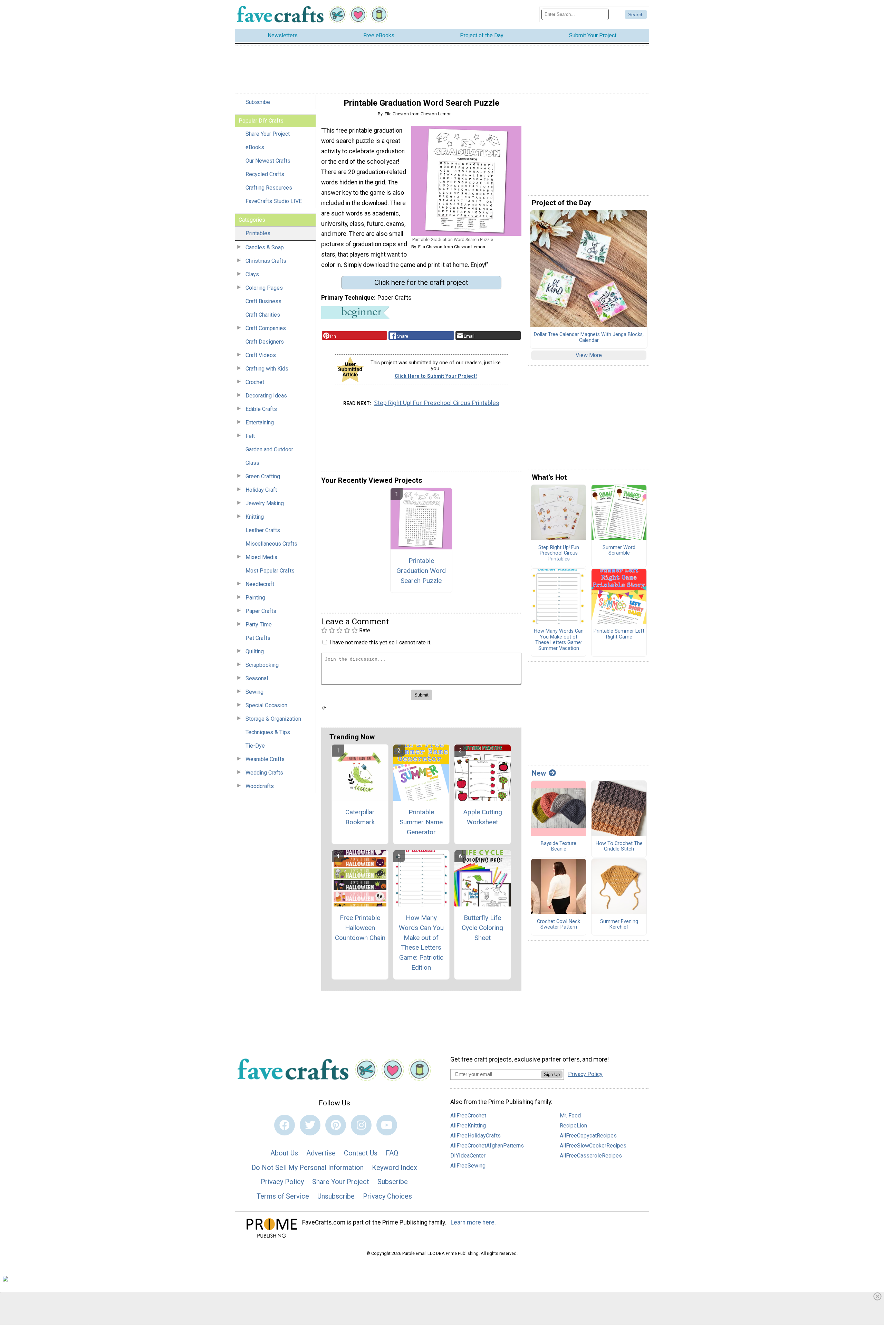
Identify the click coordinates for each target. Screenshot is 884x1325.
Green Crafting (263, 476)
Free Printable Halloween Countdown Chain (360, 928)
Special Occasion (266, 705)
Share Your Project (268, 134)
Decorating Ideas (266, 395)
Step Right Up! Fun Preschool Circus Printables (436, 403)
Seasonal (257, 678)
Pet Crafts (258, 638)
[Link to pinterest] (335, 1125)
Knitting (255, 516)
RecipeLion (573, 1125)
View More (589, 355)
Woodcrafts (260, 786)
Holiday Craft (261, 490)
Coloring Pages (264, 288)
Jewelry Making (265, 503)
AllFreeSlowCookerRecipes (593, 1145)
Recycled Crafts (265, 174)
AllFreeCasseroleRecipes (591, 1155)
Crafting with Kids (267, 368)
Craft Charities (263, 314)
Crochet (255, 382)
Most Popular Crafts (270, 570)
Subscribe (258, 102)
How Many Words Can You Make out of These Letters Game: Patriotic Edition (421, 942)
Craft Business (263, 301)
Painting (255, 597)
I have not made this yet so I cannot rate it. (380, 642)
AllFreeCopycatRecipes (588, 1135)
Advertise (321, 1153)
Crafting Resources (269, 187)
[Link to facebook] (284, 1125)
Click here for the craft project (421, 282)
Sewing (254, 692)
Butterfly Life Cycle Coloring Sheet (482, 928)
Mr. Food (570, 1115)
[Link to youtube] (386, 1125)
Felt (250, 436)
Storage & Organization (273, 719)
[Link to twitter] (310, 1125)
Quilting (255, 651)
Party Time (259, 624)
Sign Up (552, 1074)
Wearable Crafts (265, 759)
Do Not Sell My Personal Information (307, 1167)
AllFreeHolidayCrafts (475, 1135)
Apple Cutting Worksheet (482, 817)
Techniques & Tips (268, 732)
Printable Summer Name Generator (421, 822)
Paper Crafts (261, 611)
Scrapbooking (262, 665)
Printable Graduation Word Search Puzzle (421, 571)
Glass (252, 463)
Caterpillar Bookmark (360, 817)
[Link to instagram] (361, 1125)
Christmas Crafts (266, 261)
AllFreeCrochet (468, 1115)
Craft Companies (266, 328)
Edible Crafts (261, 409)
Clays (252, 274)
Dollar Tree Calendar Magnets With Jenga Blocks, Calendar (589, 337)
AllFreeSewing (468, 1165)
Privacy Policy (282, 1182)
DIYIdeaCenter (468, 1155)
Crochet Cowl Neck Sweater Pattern (558, 924)
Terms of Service (283, 1196)
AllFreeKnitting (468, 1125)
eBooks (255, 147)
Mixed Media (261, 557)
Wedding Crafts (264, 772)
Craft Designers (265, 341)
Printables (258, 233)
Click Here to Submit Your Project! (436, 376)
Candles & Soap (265, 247)
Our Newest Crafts (268, 160)
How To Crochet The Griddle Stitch (619, 846)
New (539, 773)
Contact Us (360, 1153)
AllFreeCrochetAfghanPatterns (487, 1145)
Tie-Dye (255, 745)
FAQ (392, 1153)
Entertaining (260, 422)
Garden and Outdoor (269, 449)
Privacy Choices (387, 1196)
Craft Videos (261, 355)
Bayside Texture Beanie (558, 846)
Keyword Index (394, 1167)
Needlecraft (260, 584)
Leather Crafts (263, 530)
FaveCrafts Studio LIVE (274, 201)
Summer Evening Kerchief (619, 924)
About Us (284, 1153)
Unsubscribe (336, 1196)
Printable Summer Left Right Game (619, 634)
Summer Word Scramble (619, 550)
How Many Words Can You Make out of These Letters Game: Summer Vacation (559, 639)
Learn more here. (473, 1222)
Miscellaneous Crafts (271, 543)
